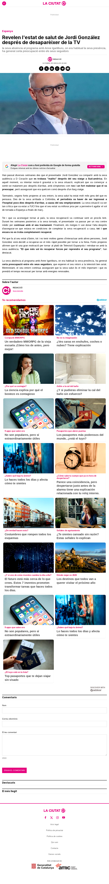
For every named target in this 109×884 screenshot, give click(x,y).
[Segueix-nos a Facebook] (45, 817)
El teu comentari (9, 732)
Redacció (57, 59)
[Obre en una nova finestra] (43, 866)
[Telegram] (62, 68)
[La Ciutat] (54, 3)
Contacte (54, 848)
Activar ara (95, 166)
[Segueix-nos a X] (51, 817)
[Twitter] (46, 68)
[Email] (68, 68)
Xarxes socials (54, 854)
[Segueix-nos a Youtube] (63, 817)
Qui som (54, 842)
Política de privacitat (54, 830)
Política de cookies (54, 836)
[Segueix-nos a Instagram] (57, 817)
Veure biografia (18, 291)
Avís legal (54, 824)
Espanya (7, 31)
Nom (4, 705)
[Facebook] (41, 68)
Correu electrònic (10, 719)
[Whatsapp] (57, 68)
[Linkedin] (52, 68)
